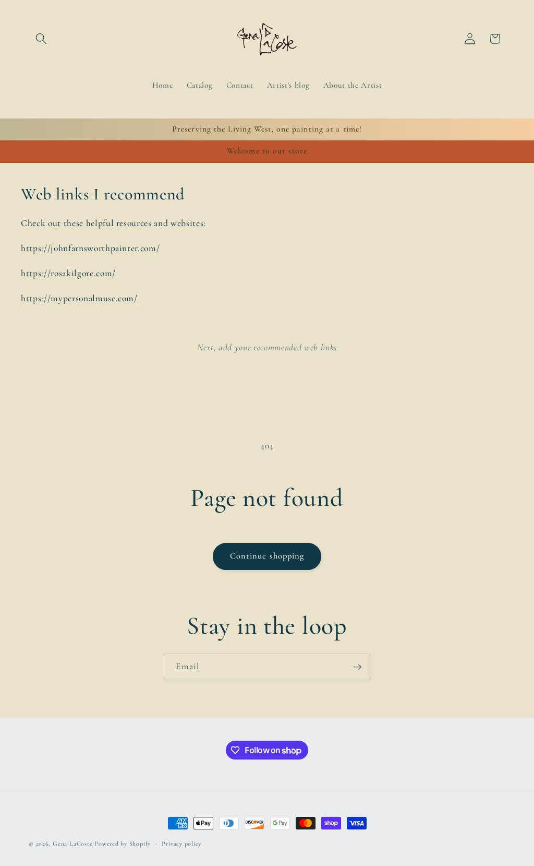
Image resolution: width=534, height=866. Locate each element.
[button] (41, 38)
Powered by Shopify (122, 843)
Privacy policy (181, 843)
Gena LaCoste (72, 843)
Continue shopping (267, 556)
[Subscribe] (357, 667)
